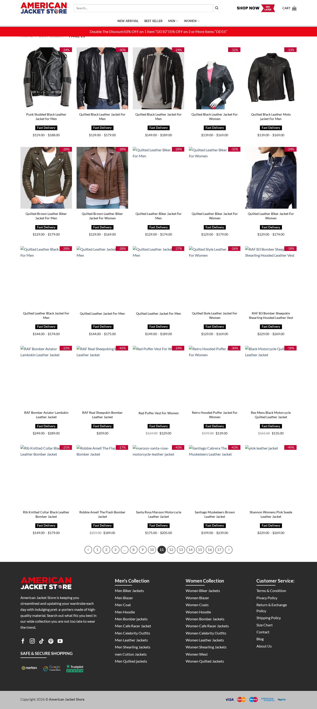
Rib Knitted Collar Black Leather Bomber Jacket (46, 514)
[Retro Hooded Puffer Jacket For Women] (214, 377)
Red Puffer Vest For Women (159, 413)
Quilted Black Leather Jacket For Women (214, 116)
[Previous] (88, 550)
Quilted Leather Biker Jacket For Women (215, 216)
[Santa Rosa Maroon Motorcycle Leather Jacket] (158, 476)
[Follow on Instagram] (32, 642)
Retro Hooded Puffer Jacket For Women (215, 415)
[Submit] (217, 8)
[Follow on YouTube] (60, 642)
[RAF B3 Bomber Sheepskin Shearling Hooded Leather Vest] (271, 277)
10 (152, 549)
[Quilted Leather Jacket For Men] (102, 277)
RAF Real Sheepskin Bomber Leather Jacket (102, 415)
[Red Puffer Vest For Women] (158, 377)
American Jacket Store (66, 699)
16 (210, 549)
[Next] (229, 550)
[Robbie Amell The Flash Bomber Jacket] (102, 476)
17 (219, 549)
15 (200, 549)
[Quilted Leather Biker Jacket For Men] (158, 178)
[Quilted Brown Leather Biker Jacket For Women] (102, 178)
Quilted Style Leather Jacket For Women (214, 315)
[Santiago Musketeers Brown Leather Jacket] (214, 476)
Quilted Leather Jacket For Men (102, 313)
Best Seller (153, 21)
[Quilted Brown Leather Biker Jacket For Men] (46, 178)
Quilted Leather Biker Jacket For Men (159, 216)
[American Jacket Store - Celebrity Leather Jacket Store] (43, 8)
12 (171, 549)
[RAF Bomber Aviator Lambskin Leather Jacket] (46, 377)
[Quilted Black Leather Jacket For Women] (214, 78)
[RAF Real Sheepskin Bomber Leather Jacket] (102, 377)
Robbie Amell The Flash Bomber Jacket (102, 514)
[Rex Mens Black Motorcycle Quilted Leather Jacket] (271, 377)
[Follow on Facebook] (23, 642)
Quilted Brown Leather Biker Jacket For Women (102, 216)
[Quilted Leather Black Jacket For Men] (46, 277)
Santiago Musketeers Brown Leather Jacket (215, 514)
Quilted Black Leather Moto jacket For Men (271, 116)
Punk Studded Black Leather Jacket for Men (46, 116)
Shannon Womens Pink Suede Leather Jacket (271, 514)
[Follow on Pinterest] (50, 642)
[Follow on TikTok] (41, 642)
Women (190, 21)
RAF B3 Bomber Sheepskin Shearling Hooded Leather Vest (271, 315)
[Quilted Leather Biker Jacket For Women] (214, 178)
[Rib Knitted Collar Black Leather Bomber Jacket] (46, 476)
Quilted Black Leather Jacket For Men (102, 116)
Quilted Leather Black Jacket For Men (46, 315)
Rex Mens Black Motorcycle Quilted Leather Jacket (271, 415)
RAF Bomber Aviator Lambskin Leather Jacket (46, 415)
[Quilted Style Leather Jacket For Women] (214, 277)
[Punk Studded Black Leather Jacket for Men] (46, 78)
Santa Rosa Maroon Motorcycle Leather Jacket (158, 514)
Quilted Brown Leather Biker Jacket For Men (46, 216)
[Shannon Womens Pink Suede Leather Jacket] (271, 476)
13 (181, 549)
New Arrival (128, 21)
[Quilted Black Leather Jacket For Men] (102, 78)
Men (171, 21)
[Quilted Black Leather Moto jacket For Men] (271, 78)
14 (190, 549)
